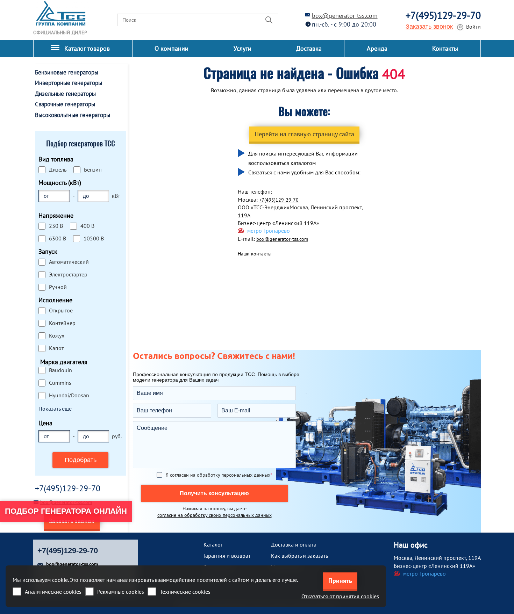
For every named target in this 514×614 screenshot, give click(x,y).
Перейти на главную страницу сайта (304, 134)
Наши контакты (254, 254)
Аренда (377, 48)
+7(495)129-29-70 (443, 15)
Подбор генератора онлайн (66, 511)
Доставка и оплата (293, 544)
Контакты (445, 48)
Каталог (213, 544)
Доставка (309, 48)
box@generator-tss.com (345, 16)
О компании (171, 48)
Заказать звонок (429, 26)
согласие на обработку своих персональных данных (214, 515)
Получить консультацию (214, 493)
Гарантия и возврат (227, 555)
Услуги (242, 48)
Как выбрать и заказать (299, 555)
